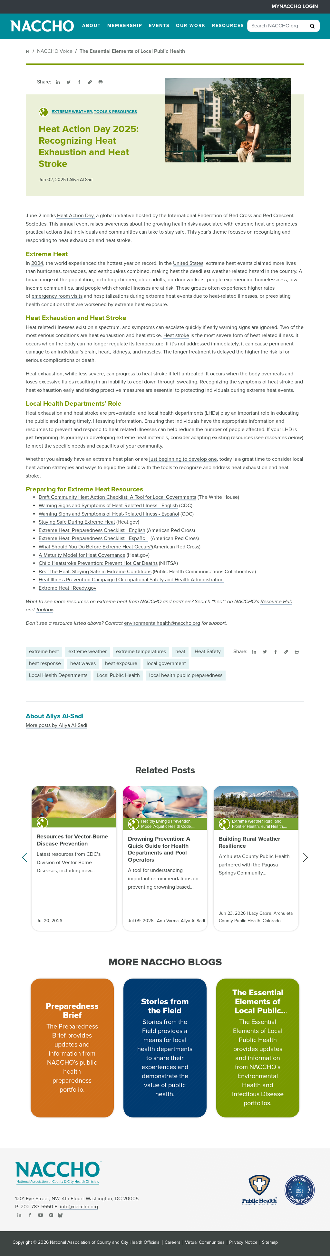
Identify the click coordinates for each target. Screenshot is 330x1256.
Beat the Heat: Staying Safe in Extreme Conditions (95, 571)
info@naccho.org (79, 1206)
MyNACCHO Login (295, 6)
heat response (45, 663)
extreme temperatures (141, 651)
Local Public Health (118, 675)
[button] (305, 857)
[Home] (28, 51)
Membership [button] (124, 25)
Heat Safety (208, 651)
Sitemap (270, 1242)
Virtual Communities (205, 1242)
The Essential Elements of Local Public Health (132, 51)
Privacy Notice (243, 1242)
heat (180, 651)
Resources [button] (228, 25)
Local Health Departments (58, 675)
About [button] (91, 25)
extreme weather (87, 651)
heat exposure (121, 663)
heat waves (83, 663)
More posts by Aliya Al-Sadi (56, 725)
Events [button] (159, 25)
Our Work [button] (191, 25)
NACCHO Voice (55, 51)
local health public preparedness (185, 675)
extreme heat (44, 651)
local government (166, 663)
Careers (172, 1242)
